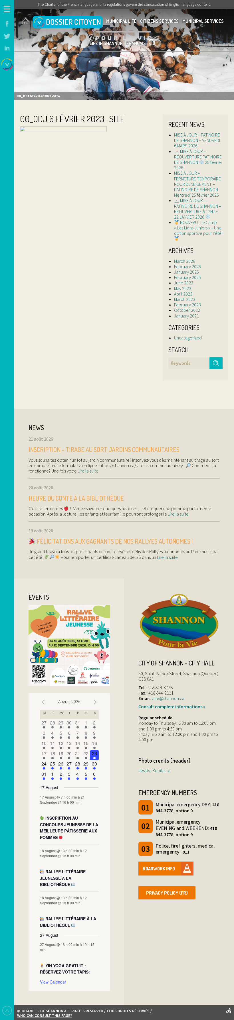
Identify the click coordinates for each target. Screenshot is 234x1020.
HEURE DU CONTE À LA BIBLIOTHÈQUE (76, 498)
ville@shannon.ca (168, 698)
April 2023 (183, 294)
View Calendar (53, 982)
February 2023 (187, 305)
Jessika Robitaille (154, 770)
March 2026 (184, 261)
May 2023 (182, 288)
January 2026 (186, 272)
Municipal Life (121, 21)
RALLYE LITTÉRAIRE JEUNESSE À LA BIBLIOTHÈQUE (63, 878)
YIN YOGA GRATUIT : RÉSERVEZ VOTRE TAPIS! (65, 969)
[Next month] (95, 702)
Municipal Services (203, 21)
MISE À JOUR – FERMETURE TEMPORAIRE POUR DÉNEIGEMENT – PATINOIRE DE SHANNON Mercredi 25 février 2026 (197, 184)
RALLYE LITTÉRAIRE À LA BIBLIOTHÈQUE (68, 922)
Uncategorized (188, 338)
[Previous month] (43, 702)
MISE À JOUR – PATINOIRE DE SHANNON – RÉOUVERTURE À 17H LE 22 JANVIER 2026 (197, 209)
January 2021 (186, 316)
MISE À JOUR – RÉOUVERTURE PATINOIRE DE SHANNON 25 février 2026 (198, 159)
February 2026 (187, 266)
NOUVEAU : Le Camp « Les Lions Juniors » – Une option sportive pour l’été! (198, 227)
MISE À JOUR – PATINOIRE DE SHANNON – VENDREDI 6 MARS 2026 (197, 140)
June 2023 (183, 283)
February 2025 (187, 277)
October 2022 (187, 310)
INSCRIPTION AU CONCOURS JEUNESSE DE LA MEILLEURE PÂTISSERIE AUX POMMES (69, 827)
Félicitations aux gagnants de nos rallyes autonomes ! (114, 541)
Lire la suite (87, 471)
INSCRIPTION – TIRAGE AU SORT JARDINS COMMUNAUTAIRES (104, 449)
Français (136, 43)
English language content (189, 4)
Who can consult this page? (44, 1015)
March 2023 (184, 299)
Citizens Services (159, 21)
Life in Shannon (106, 43)
